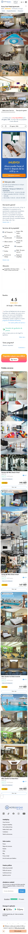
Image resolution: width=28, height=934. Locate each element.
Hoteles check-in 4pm (7, 829)
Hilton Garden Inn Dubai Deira (9, 778)
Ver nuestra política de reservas (16, 322)
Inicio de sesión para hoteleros (9, 858)
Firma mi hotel (6, 856)
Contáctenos (21, 347)
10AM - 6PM (14, 691)
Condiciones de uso (7, 872)
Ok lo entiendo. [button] (18, 931)
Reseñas (4, 848)
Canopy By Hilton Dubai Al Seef (10, 574)
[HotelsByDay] (6, 3)
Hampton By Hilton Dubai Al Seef (10, 472)
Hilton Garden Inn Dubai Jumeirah (10, 676)
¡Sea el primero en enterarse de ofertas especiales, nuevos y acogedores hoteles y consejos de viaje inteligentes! (14, 886)
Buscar (15, 359)
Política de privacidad (20, 928)
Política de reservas (7, 870)
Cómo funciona (6, 822)
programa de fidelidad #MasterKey (12, 320)
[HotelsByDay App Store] (8, 909)
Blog (4, 853)
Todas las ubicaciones (7, 834)
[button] (26, 2)
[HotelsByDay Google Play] (19, 909)
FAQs (4, 851)
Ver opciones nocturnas (14, 175)
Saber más (22, 337)
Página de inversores (7, 846)
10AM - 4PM (14, 487)
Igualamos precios (7, 875)
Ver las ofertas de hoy (7, 827)
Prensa (4, 844)
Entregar (22, 891)
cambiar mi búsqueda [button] (16, 2)
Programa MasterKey (7, 824)
